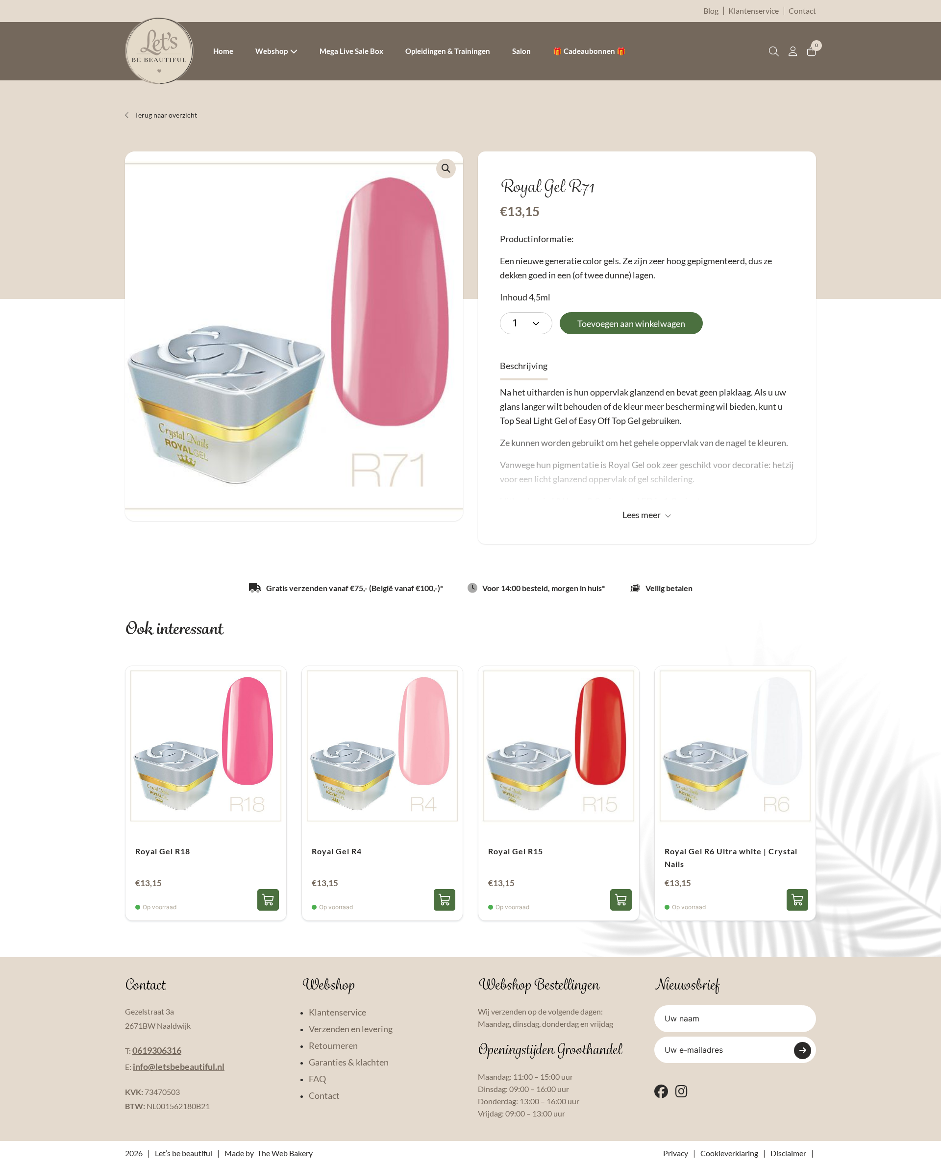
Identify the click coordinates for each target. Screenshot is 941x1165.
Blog (710, 10)
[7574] (268, 900)
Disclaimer (788, 1153)
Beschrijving (523, 365)
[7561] (621, 900)
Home (223, 51)
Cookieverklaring (729, 1153)
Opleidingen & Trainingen (447, 51)
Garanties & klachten (349, 1062)
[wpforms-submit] (802, 1050)
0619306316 (156, 1050)
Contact (802, 10)
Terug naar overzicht (165, 115)
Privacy (675, 1153)
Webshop (271, 51)
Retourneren (333, 1045)
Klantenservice (753, 10)
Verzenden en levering (351, 1028)
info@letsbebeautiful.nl (178, 1066)
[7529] (444, 900)
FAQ (317, 1078)
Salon (521, 51)
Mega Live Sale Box (351, 51)
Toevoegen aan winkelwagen (631, 323)
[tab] (523, 366)
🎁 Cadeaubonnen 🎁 (589, 51)
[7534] (797, 900)
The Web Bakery (285, 1153)
